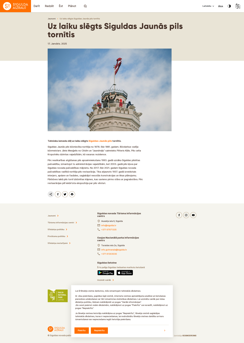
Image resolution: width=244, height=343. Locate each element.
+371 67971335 (109, 229)
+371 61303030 (109, 254)
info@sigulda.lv (108, 225)
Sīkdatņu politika (56, 229)
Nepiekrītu (99, 330)
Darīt (37, 6)
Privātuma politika (56, 236)
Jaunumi (52, 18)
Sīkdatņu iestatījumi (58, 243)
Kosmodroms (189, 335)
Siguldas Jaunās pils (100, 141)
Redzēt (49, 6)
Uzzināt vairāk (104, 280)
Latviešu (207, 6)
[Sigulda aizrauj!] (15, 6)
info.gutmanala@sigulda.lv (114, 249)
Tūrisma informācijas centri (61, 222)
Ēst (61, 6)
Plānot (72, 6)
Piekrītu (82, 330)
